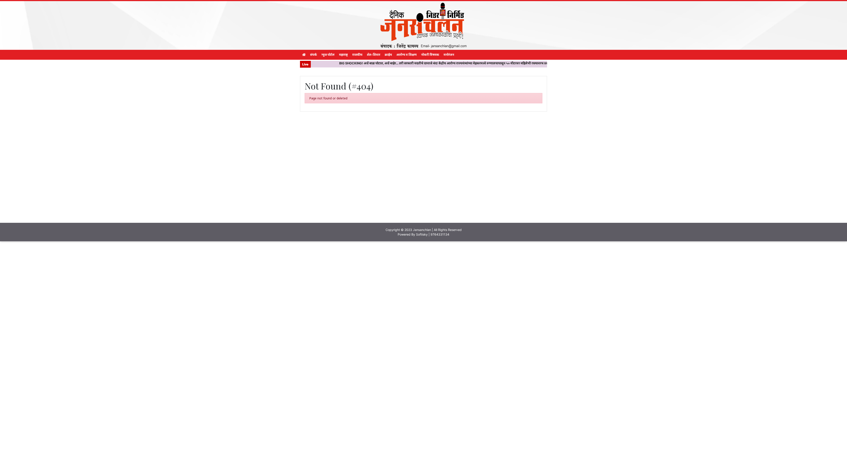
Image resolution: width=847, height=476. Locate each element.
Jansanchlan (422, 230)
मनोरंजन (449, 54)
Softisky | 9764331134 (432, 234)
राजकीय (357, 54)
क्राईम (388, 54)
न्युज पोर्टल (328, 54)
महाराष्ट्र (343, 54)
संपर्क (313, 54)
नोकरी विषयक (430, 54)
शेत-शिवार (373, 54)
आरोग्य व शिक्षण (406, 54)
